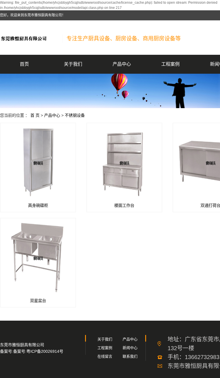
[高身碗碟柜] (38, 162)
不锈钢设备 (75, 115)
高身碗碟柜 (38, 205)
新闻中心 (130, 348)
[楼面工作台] (124, 162)
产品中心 (122, 64)
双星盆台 (38, 300)
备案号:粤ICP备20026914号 (38, 351)
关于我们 (73, 64)
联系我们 (130, 356)
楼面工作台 (124, 205)
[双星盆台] (38, 257)
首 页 (35, 115)
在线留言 (104, 356)
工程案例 (170, 64)
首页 (24, 64)
